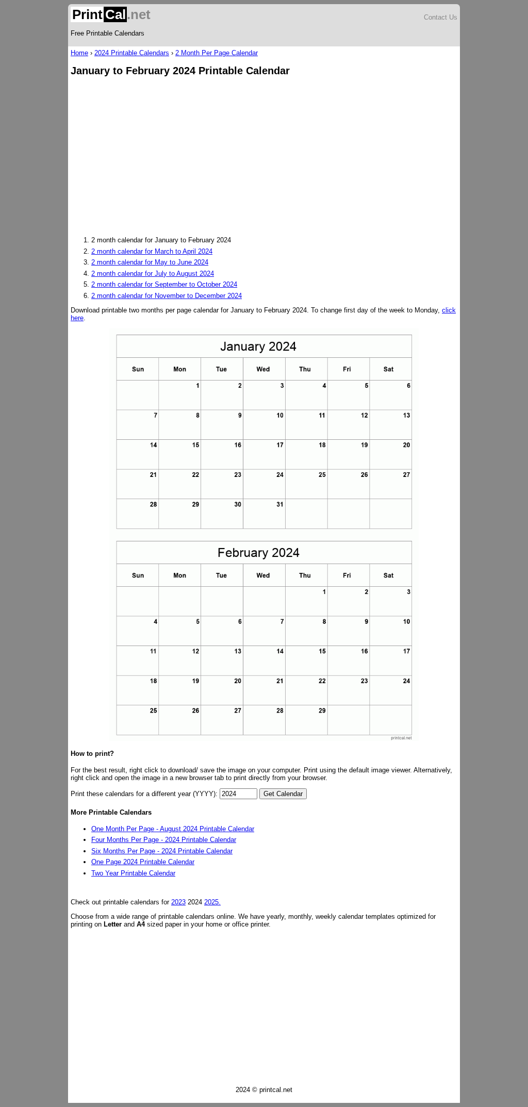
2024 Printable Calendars (131, 53)
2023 (178, 902)
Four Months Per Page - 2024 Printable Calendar (163, 840)
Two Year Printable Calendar (133, 873)
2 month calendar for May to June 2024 (149, 262)
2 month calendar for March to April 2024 (151, 251)
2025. (212, 902)
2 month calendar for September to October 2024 (164, 284)
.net (111, 14)
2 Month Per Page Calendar (216, 53)
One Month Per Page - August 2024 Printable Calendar (172, 829)
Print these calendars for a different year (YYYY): (144, 794)
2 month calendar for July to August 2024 (152, 273)
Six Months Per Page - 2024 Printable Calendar (162, 851)
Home (79, 53)
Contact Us (440, 17)
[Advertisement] (264, 157)
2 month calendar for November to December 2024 (166, 296)
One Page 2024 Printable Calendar (142, 862)
